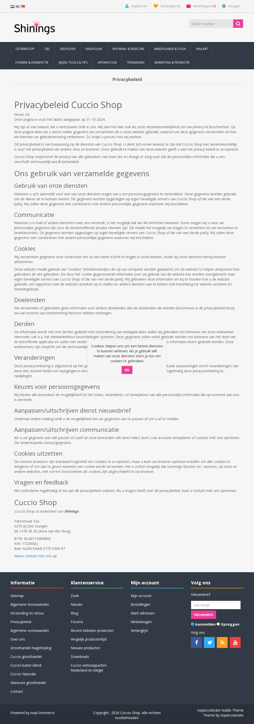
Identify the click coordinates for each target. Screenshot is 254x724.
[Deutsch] (23, 6)
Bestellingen (140, 604)
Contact (16, 691)
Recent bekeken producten (92, 630)
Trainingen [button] (135, 62)
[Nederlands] (12, 6)
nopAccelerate (232, 715)
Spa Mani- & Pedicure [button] (128, 49)
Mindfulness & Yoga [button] (170, 49)
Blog (74, 613)
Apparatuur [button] (107, 62)
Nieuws (77, 604)
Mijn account (141, 595)
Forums (77, 621)
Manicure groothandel (28, 682)
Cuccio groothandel (26, 656)
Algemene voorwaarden (29, 630)
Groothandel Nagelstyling (30, 647)
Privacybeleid (20, 621)
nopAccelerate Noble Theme (220, 710)
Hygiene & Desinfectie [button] (31, 62)
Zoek (75, 595)
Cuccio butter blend (25, 665)
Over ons (17, 639)
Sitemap (17, 595)
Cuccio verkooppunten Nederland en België (89, 668)
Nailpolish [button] (94, 49)
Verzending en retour (27, 613)
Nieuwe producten (85, 647)
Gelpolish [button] (67, 49)
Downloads (80, 656)
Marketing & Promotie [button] (172, 62)
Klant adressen (143, 613)
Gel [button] (47, 49)
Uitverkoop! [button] (25, 49)
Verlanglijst (139, 630)
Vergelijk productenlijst (89, 639)
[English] (18, 6)
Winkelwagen (141, 621)
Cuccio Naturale (23, 674)
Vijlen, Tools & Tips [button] (73, 62)
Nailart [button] (202, 49)
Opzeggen (230, 624)
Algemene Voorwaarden (29, 604)
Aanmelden (205, 624)
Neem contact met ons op (35, 556)
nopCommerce (43, 712)
